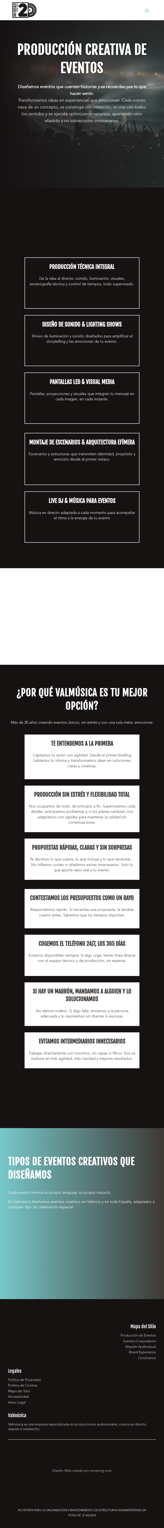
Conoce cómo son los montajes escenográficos (82, 478)
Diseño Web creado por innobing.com (82, 1471)
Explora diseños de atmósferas (82, 359)
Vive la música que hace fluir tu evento (82, 535)
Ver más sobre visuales (82, 416)
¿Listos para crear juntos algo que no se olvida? (82, 1093)
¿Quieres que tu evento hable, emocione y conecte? (82, 142)
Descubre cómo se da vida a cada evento (82, 301)
